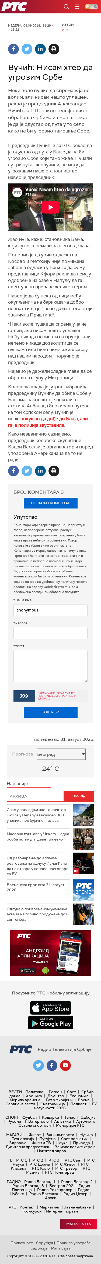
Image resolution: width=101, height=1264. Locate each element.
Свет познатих (74, 1138)
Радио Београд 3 (28, 1185)
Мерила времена (25, 1099)
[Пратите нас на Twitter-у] (38, 1065)
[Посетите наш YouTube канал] (65, 1065)
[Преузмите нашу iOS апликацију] (50, 1008)
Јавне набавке (77, 1207)
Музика (86, 1134)
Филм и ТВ (41, 1142)
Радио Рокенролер (54, 1189)
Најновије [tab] (17, 783)
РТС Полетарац (59, 1172)
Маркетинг (50, 1207)
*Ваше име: (22, 600)
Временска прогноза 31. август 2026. (35, 887)
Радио (14, 1181)
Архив (50, 1197)
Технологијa (23, 1138)
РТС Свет (73, 1160)
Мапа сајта (78, 1224)
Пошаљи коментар (50, 503)
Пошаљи (50, 712)
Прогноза (22, 754)
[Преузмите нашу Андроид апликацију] (50, 1022)
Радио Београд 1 (40, 1181)
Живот (35, 1134)
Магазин (15, 1134)
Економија (79, 1095)
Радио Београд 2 (77, 1181)
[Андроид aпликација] (50, 953)
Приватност (22, 1242)
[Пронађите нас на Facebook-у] (52, 1065)
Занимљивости (60, 1134)
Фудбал (29, 1117)
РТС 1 (21, 1160)
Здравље (17, 1142)
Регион (55, 1091)
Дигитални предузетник (27, 1146)
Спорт (12, 1117)
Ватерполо (38, 1121)
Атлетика (62, 1121)
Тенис (69, 1117)
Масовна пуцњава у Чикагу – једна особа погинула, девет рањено (38, 836)
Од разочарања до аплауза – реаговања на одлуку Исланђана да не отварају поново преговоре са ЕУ (37, 866)
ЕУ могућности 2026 (65, 1105)
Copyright (44, 1242)
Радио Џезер (76, 1193)
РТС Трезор (66, 1168)
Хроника (34, 1095)
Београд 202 (61, 1185)
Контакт (27, 1207)
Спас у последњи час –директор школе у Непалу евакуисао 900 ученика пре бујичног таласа (36, 815)
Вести (15, 1091)
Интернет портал (62, 1211)
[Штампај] (53, 49)
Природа (81, 1142)
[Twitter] (27, 49)
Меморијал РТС (70, 1125)
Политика (34, 1091)
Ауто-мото (85, 1121)
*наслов (20, 623)
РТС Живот (65, 1164)
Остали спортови (35, 1125)
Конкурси (32, 1211)
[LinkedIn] (40, 49)
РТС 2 (37, 1160)
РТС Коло (41, 1168)
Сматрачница (52, 1103)
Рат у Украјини (59, 1099)
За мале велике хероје (75, 1146)
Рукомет (15, 1121)
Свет (71, 1091)
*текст (18, 646)
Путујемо (47, 1138)
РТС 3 (53, 1160)
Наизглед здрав (51, 1150)
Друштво (55, 1095)
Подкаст (78, 1103)
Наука (62, 1142)
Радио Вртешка (43, 1193)
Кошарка (50, 1117)
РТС (12, 1207)
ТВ (10, 1160)
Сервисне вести (20, 1103)
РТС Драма (39, 1164)
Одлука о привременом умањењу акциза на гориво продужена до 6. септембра (38, 914)
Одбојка (88, 1117)
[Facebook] (13, 49)
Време (84, 1099)
